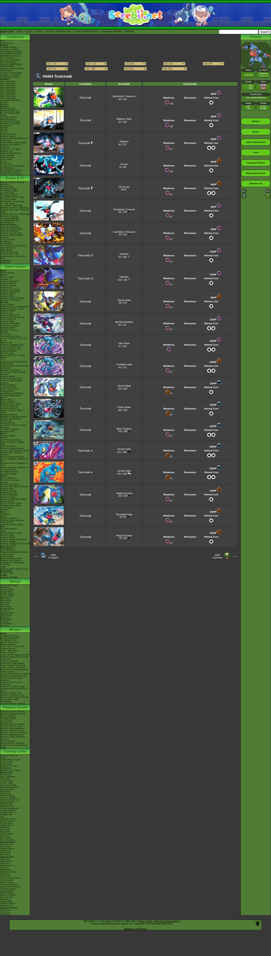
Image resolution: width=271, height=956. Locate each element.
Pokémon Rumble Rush (10, 347)
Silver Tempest (124, 428)
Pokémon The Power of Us (12, 695)
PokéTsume (5, 263)
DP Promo (124, 187)
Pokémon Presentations (10, 153)
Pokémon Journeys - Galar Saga (14, 208)
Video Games (15, 266)
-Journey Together (8, 798)
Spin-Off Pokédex (8, 109)
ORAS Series (6, 623)
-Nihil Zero (4, 863)
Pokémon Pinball (7, 537)
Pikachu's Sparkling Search (12, 735)
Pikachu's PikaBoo (8, 718)
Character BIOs (7, 590)
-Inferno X (4, 868)
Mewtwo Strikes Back (9, 638)
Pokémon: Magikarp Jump (11, 345)
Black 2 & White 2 (8, 402)
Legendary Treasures (124, 232)
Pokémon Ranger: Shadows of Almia (13, 464)
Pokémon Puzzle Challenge (12, 520)
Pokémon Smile (7, 321)
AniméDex (4, 184)
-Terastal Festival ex (9, 884)
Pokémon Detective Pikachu (12, 703)
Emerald (3, 482)
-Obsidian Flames (8, 819)
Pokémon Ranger (7, 497)
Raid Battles (5, 768)
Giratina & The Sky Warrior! (12, 663)
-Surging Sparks (7, 802)
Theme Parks (6, 159)
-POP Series (5, 855)
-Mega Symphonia (8, 872)
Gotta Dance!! (6, 722)
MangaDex (5, 588)
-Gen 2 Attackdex (8, 83)
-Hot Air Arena (6, 880)
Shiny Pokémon (7, 222)
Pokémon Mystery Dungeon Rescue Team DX (12, 318)
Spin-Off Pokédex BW (9, 113)
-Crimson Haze (7, 897)
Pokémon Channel (8, 491)
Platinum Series (7, 613)
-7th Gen (4, 132)
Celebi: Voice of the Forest (12, 646)
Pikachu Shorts (15, 707)
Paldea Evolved (124, 493)
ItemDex (4, 102)
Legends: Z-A (6, 279)
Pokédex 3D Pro (7, 423)
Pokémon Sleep (7, 296)
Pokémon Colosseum (9, 484)
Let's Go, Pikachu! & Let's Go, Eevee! (13, 339)
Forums (29, 31)
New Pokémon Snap (9, 326)
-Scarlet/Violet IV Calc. (10, 121)
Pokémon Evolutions (9, 231)
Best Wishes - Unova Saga (12, 201)
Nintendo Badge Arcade (10, 395)
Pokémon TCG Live (9, 330)
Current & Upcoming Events (12, 166)
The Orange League (9, 191)
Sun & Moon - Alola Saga (11, 206)
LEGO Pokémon (7, 155)
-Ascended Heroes (8, 785)
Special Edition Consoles (11, 558)
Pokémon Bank (7, 364)
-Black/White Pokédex (10, 56)
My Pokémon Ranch (9, 472)
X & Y (2, 359)
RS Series (4, 604)
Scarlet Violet (124, 449)
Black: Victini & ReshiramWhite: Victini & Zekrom (14, 671)
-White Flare (5, 794)
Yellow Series (6, 600)
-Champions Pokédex (9, 77)
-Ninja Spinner (6, 861)
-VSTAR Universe (8, 903)
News (2, 41)
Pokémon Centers (8, 136)
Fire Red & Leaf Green (10, 480)
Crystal (3, 516)
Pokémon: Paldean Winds (11, 235)
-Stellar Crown (6, 804)
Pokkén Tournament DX (10, 349)
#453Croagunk (53, 556)
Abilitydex (4, 107)
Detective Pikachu (8, 351)
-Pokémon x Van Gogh (10, 149)
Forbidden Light (124, 364)
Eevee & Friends (7, 741)
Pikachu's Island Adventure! (12, 728)
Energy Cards (6, 764)
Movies (15, 629)
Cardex (3, 115)
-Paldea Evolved (7, 821)
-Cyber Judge (6, 901)
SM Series (4, 626)
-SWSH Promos (7, 848)
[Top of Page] (257, 923)
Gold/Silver (5, 514)
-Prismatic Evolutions (9, 800)
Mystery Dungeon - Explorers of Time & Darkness (14, 468)
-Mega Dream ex (7, 865)
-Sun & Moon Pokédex (10, 60)
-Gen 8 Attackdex (8, 96)
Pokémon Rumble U (9, 408)
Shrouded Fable (124, 514)
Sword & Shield (7, 305)
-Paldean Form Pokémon (11, 174)
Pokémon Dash (7, 489)
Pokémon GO (6, 288)
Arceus (124, 164)
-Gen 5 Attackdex (8, 90)
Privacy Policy (145, 921)
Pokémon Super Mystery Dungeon (11, 382)
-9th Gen (4, 128)
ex (85, 450)
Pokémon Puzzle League (11, 533)
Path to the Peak (7, 239)
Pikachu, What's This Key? (12, 743)
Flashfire (124, 254)
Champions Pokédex (111, 31)
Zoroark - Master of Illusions (12, 667)
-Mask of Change (7, 895)
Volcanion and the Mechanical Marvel (13, 690)
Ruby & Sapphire (7, 478)
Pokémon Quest (7, 353)
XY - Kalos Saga (7, 203)
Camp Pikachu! (7, 720)
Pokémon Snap (7, 535)
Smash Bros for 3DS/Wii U (12, 393)
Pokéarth (129, 31)
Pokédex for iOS (7, 431)
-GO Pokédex (6, 71)
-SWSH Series (6, 825)
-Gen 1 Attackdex (8, 81)
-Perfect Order (6, 783)
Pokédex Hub (64, 31)
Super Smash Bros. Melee (11, 524)
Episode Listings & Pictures (12, 182)
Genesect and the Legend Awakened (11, 679)
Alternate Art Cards (8, 766)
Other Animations (7, 248)
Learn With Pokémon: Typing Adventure (13, 426)
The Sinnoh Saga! (8, 199)
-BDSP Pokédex (7, 66)
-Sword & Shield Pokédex (11, 64)
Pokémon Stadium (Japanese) (13, 539)
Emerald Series (7, 609)
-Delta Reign (5, 774)
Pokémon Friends (8, 285)
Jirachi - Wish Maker (9, 651)
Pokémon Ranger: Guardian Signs (12, 443)
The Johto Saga (7, 193)
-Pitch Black (5, 779)
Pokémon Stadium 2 (9, 518)
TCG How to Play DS (9, 429)
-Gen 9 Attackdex (8, 98)
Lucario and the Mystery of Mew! (14, 655)
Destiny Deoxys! (7, 653)
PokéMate (4, 510)
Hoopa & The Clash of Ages (12, 686)
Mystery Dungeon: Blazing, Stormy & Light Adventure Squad (14, 449)
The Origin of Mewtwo (10, 636)
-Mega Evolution (7, 789)
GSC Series (5, 602)
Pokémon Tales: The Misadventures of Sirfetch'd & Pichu (13, 256)
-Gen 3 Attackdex (8, 85)
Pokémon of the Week (10, 123)
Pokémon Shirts (7, 157)
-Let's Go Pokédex (8, 62)
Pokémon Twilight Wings (11, 229)
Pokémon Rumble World (11, 379)
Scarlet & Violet (7, 277)
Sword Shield (124, 386)
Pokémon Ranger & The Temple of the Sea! (14, 658)
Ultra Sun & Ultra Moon (10, 336)
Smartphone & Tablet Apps (12, 563)
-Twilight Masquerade (9, 808)
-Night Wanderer (7, 893)
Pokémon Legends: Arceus (12, 309)
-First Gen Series (7, 840)
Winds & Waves (7, 273)
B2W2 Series (6, 619)
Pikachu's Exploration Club (12, 730)
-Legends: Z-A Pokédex (10, 75)
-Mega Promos (6, 844)
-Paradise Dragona (8, 889)
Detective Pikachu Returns (12, 298)
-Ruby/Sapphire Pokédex (11, 52)
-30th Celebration (7, 777)
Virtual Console (7, 556)
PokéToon (4, 237)
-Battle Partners (7, 882)
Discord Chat (6, 164)
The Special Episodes (9, 218)
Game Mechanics (8, 119)
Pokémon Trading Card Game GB (15, 544)
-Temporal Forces (8, 810)
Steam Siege (124, 300)
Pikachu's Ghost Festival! (11, 726)
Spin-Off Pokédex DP (9, 111)
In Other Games (7, 554)
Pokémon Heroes (7, 648)
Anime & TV (15, 178)
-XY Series (5, 829)
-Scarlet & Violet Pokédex (11, 73)
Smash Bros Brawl (8, 474)
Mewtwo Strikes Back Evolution (14, 697)
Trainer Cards (6, 762)
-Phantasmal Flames (9, 787)
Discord (50, 31)
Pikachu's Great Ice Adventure (13, 733)
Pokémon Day (6, 151)
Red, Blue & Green (8, 529)
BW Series (5, 617)
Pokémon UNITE (7, 294)
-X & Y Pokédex (7, 58)
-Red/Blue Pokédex (8, 47)
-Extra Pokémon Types (10, 760)
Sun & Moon (5, 334)
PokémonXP (5, 140)
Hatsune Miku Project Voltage (13, 142)
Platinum (4, 438)
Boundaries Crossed (124, 209)
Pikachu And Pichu (8, 716)
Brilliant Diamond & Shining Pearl (14, 307)
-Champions (5, 126)
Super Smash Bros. (8, 546)
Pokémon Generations (10, 227)
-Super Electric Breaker (10, 887)
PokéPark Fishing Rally (10, 505)
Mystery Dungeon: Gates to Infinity (12, 411)
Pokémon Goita (7, 573)
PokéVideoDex (6, 244)
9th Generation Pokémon (11, 170)
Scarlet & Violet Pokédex (85, 31)
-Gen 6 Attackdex (8, 92)
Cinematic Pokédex (8, 117)
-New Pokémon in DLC (10, 172)
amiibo (3, 567)
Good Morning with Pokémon (13, 246)
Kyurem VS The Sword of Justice (15, 674)
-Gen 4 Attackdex (8, 88)
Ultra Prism (124, 343)
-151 (2, 817)
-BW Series (5, 832)
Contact (39, 31)
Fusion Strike (124, 407)
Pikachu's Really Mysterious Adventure (12, 738)
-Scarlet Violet (6, 823)
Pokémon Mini (6, 522)
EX (85, 255)
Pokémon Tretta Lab (9, 406)
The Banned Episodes (9, 220)
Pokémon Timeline (8, 134)
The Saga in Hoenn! (9, 195)
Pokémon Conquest (9, 414)
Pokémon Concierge (9, 252)
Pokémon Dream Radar (10, 404)
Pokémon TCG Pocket (10, 300)
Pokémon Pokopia (8, 283)
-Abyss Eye (5, 859)
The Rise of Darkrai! (9, 661)
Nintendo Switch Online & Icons (14, 569)
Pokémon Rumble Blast (10, 419)
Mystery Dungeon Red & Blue (13, 499)
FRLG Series (6, 607)
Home (19, 31)
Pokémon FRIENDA (9, 577)
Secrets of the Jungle (9, 699)
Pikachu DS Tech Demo (10, 503)
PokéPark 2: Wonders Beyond (13, 417)
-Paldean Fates (7, 813)
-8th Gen (4, 130)
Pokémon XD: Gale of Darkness (14, 486)
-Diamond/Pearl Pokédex (11, 54)
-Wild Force (5, 899)
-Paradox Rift (6, 815)
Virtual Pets (5, 565)
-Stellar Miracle (6, 891)
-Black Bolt (5, 791)
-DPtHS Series (6, 834)
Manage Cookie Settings (167, 921)
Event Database (7, 168)
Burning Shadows (124, 322)
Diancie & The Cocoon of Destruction (11, 683)
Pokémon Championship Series (14, 138)
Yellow (3, 531)
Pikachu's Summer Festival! (12, 724)
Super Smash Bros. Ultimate (12, 355)
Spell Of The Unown (9, 642)
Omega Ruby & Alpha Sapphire (14, 362)
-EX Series (5, 836)
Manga (15, 581)
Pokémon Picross (8, 385)
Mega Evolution (124, 535)
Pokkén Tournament (9, 389)
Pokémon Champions (9, 281)
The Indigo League (8, 189)
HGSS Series (6, 615)
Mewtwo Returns (7, 644)
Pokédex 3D (5, 421)
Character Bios (6, 186)
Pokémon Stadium (8, 541)
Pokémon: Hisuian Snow (11, 233)
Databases (15, 37)
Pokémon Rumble (8, 446)
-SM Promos (5, 851)
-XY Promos (5, 853)
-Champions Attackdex (10, 100)
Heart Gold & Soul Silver (11, 440)
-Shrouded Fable (7, 806)
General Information (9, 585)
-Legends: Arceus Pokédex (12, 68)
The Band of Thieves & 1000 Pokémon (12, 373)
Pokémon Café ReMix (10, 290)
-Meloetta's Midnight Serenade (13, 676)
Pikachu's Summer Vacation (12, 711)
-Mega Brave (5, 870)
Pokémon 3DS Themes (10, 560)
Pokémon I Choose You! (11, 693)
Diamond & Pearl (7, 436)
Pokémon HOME (7, 311)
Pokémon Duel (6, 391)
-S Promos (5, 912)
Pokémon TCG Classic (10, 770)
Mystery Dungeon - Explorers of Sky (14, 460)
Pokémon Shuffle (7, 376)
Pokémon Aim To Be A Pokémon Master (14, 211)
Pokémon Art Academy (10, 370)
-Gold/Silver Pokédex (9, 49)
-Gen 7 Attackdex (8, 94)
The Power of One (8, 640)
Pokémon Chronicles (9, 216)
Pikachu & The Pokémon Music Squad (14, 746)
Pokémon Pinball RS (9, 495)
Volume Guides (7, 596)
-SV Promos (5, 846)
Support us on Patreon (135, 928)
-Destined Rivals (7, 796)
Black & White (6, 400)
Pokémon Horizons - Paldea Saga (15, 214)
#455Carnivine (217, 556)
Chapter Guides (7, 594)
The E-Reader (6, 508)
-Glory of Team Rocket (10, 878)
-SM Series (5, 827)
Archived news (6, 43)
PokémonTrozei (7, 501)
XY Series (4, 621)
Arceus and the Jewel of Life (12, 665)
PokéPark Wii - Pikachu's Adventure (11, 454)
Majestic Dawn (124, 119)
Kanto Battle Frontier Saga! (12, 197)
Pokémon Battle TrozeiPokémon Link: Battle (14, 367)
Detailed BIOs (6, 592)
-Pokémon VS (6, 906)
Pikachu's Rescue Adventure (13, 714)
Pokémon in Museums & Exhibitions (11, 146)
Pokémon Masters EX (9, 292)
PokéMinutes (6, 241)
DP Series (4, 611)
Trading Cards (15, 751)
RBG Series (5, 598)
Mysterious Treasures (124, 96)
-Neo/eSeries (6, 838)
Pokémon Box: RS (8, 493)
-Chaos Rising (6, 781)
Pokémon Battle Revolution (12, 457)
